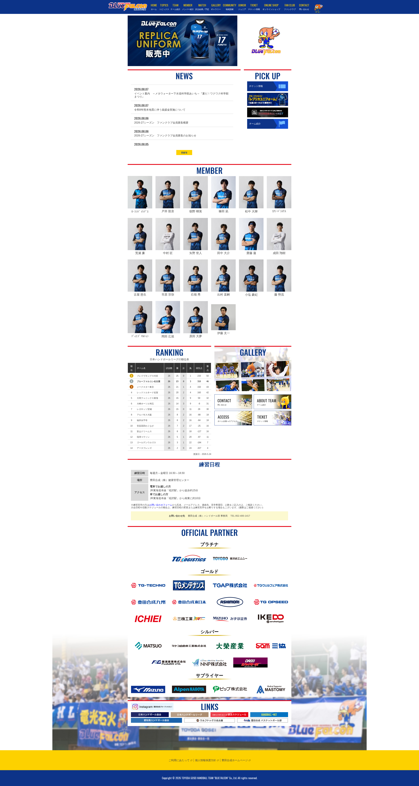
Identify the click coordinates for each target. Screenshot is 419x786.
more (184, 152)
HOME (154, 6)
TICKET (254, 6)
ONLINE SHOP (271, 6)
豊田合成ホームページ (235, 760)
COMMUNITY (229, 6)
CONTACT (304, 6)
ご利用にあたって (179, 760)
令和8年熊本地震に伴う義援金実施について (159, 109)
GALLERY (216, 6)
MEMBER (188, 6)
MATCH (202, 6)
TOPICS (164, 6)
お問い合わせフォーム (160, 505)
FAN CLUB (290, 6)
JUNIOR (242, 6)
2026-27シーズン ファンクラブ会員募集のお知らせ (165, 135)
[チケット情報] (267, 82)
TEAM (175, 6)
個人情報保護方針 (205, 760)
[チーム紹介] (267, 120)
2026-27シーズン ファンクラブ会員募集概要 (161, 122)
